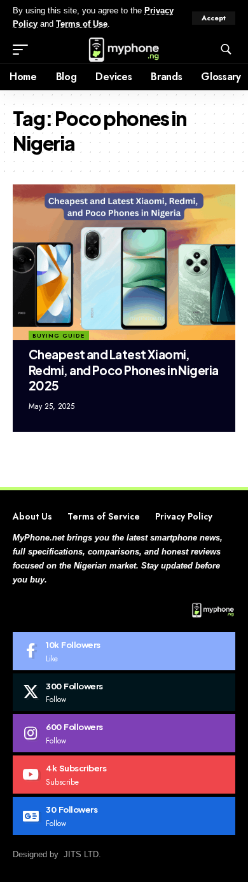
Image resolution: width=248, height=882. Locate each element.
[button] (213, 18)
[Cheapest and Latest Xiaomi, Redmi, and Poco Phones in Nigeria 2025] (124, 262)
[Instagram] (124, 733)
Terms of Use (81, 24)
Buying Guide (58, 335)
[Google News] (124, 816)
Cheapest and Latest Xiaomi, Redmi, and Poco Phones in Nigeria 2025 (124, 370)
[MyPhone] (124, 49)
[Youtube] (124, 774)
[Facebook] (124, 651)
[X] (124, 692)
